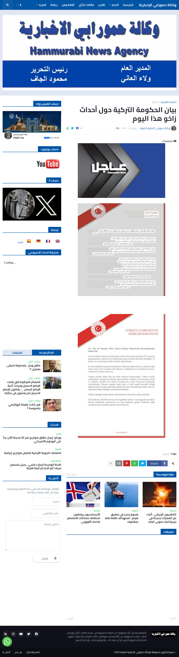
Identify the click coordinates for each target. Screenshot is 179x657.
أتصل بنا (6, 652)
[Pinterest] (126, 463)
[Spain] (27, 242)
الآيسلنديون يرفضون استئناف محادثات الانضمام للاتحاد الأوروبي (83, 518)
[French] (47, 242)
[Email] (118, 463)
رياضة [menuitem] (54, 4)
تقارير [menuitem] (101, 4)
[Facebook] (77, 128)
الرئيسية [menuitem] (128, 4)
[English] (56, 242)
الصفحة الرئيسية (168, 102)
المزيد (20, 242)
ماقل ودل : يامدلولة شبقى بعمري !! (23, 367)
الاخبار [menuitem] (115, 4)
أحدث (172, 618)
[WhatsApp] (67, 128)
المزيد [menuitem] (42, 4)
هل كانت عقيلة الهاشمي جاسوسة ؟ (24, 406)
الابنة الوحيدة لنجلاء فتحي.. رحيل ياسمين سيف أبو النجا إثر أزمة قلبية (35, 466)
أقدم (70, 618)
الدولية (155, 102)
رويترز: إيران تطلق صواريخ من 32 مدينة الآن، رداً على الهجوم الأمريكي (32, 439)
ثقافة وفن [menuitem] (68, 4)
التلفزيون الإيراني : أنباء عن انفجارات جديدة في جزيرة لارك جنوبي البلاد (161, 518)
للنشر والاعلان (33, 652)
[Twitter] (72, 128)
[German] (37, 242)
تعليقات (17, 352)
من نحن (18, 652)
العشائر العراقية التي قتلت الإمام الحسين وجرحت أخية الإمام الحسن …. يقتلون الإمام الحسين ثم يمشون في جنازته (21, 387)
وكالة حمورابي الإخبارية (157, 5)
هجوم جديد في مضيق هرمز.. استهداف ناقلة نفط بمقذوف (121, 518)
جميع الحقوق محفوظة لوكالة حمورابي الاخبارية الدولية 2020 (144, 652)
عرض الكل (71, 474)
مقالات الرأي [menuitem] (86, 4)
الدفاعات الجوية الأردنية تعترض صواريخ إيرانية (32, 453)
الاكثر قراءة (46, 352)
